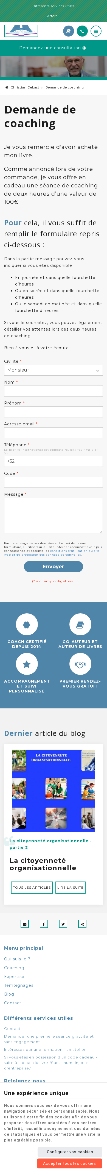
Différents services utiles (54, 6)
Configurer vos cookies (70, 1152)
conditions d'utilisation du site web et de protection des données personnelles (52, 552)
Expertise (14, 976)
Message (15, 494)
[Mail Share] (25, 924)
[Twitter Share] (63, 924)
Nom (11, 382)
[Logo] (31, 31)
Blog (9, 994)
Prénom (14, 403)
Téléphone (17, 444)
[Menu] (96, 31)
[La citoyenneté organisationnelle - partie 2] (53, 790)
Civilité (13, 361)
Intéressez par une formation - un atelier (45, 1049)
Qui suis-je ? (17, 959)
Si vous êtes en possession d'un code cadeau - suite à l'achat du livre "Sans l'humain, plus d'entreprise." (50, 1062)
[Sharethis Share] (82, 924)
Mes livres (68, 31)
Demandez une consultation (50, 47)
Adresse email (21, 424)
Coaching (14, 967)
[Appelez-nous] (82, 31)
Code (11, 473)
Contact (12, 1003)
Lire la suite (70, 887)
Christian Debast (24, 87)
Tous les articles (32, 887)
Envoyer (53, 567)
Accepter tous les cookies (69, 1163)
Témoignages (18, 985)
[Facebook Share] (44, 924)
